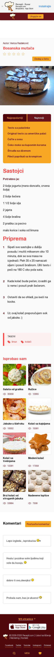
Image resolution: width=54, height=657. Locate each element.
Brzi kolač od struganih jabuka (14, 487)
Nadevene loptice (39, 487)
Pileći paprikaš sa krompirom (25, 156)
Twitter (18, 645)
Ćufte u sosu (15, 139)
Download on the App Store (18, 627)
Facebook (9, 645)
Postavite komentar (38, 524)
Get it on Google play (37, 627)
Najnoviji (39, 117)
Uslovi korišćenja (43, 635)
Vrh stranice (25, 618)
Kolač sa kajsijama (39, 414)
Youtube (27, 645)
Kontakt (24, 638)
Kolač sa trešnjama (14, 450)
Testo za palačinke (19, 127)
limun (14, 341)
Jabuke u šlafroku (14, 414)
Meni (27, 653)
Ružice (39, 380)
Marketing (15, 638)
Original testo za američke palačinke (27, 133)
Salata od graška (14, 380)
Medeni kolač (39, 450)
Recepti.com (5, 636)
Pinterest (47, 645)
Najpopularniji (15, 117)
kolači (28, 341)
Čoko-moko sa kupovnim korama (27, 144)
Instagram (37, 645)
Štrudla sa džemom (19, 150)
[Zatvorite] (2, 6)
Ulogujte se (35, 16)
